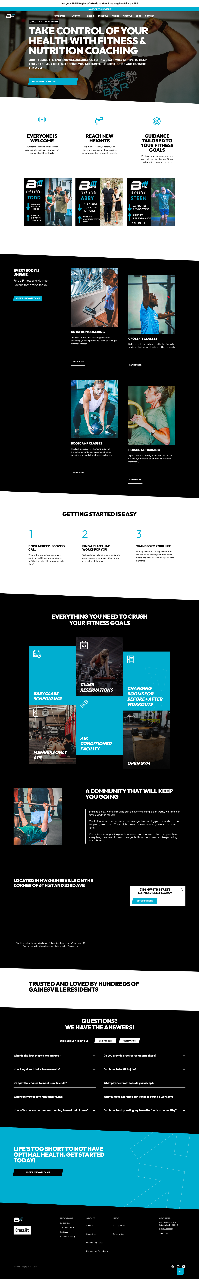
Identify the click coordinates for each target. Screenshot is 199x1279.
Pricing (115, 16)
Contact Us (91, 1273)
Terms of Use (119, 1273)
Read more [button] (86, 1024)
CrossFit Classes (67, 1267)
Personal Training (67, 1276)
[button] (28, 1017)
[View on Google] (35, 1004)
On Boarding (65, 1262)
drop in (91, 16)
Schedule (103, 16)
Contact (149, 16)
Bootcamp (64, 1271)
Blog (139, 16)
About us (127, 16)
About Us (90, 1265)
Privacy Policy (118, 1265)
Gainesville (163, 1273)
